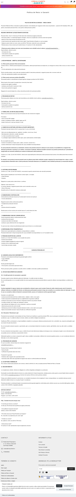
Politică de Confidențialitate (7, 475)
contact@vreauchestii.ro (9, 448)
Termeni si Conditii (43, 447)
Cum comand (42, 444)
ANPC (2, 465)
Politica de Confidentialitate (8, 495)
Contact (40, 442)
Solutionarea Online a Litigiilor (8, 481)
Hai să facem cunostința (44, 449)
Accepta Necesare (68, 485)
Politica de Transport (6, 470)
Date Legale (4, 467)
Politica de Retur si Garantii (7, 473)
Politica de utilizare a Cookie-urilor (9, 478)
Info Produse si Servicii (44, 452)
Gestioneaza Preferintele (65, 489)
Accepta (59, 485)
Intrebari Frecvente (43, 455)
